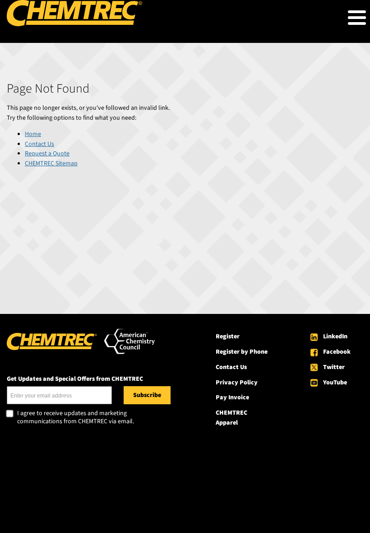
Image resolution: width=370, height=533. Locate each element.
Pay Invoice (232, 397)
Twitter (334, 367)
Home (33, 134)
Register (228, 336)
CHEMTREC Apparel (231, 417)
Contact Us (39, 144)
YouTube (335, 382)
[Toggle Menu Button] (357, 17)
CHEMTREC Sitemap (51, 163)
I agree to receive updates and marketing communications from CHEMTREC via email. (75, 417)
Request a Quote (47, 153)
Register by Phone (242, 351)
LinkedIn (335, 336)
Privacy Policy (237, 382)
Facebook (337, 351)
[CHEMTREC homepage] (74, 24)
